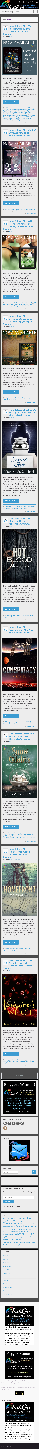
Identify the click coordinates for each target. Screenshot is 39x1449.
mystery (25, 398)
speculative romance (13, 118)
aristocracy (30, 108)
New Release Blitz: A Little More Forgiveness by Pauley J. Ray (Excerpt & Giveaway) (19, 225)
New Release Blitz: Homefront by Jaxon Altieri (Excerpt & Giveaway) (16, 853)
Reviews (5, 1291)
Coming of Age (9, 506)
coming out (8, 948)
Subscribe (8, 1201)
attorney (7, 303)
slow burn (28, 1242)
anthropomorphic (10, 209)
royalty (15, 1242)
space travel (11, 723)
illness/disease (7, 114)
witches (11, 1063)
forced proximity (27, 303)
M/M (18, 114)
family (4, 834)
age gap (18, 1218)
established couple (27, 833)
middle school (14, 837)
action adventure (16, 108)
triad (21, 306)
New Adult (24, 508)
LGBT (20, 1234)
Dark (7, 111)
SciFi (27, 117)
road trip (16, 117)
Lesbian (29, 836)
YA (26, 1245)
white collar (26, 306)
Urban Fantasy (11, 1245)
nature (9, 115)
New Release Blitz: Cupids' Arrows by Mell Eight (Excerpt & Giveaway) (22, 133)
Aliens (7, 722)
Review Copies (7, 1287)
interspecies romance (19, 722)
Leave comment (31, 123)
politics (5, 723)
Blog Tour (6, 1259)
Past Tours (6, 1284)
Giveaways (17, 859)
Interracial (22, 1232)
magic (10, 211)
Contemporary (19, 506)
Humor (30, 1229)
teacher (32, 837)
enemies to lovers (16, 303)
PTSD (10, 950)
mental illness (24, 114)
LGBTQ (14, 114)
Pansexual (22, 837)
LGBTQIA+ (29, 722)
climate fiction (23, 109)
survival (22, 118)
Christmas (8, 833)
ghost (28, 1060)
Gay (31, 834)
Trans (11, 839)
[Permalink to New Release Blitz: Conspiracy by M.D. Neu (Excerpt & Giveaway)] (19, 664)
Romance (22, 117)
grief (22, 111)
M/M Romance (8, 1237)
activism (24, 108)
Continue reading (10, 102)
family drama (28, 506)
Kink (23, 615)
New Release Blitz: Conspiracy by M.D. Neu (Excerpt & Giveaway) (21, 630)
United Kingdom (18, 120)
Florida (17, 398)
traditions (6, 839)
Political (14, 115)
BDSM (7, 615)
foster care (18, 834)
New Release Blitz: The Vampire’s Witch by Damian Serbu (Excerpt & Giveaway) (18, 964)
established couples (22, 209)
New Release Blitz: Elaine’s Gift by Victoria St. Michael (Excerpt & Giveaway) (22, 412)
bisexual (30, 1218)
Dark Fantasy (27, 1224)
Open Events (7, 1277)
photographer (29, 615)
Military (5, 950)
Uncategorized (7, 1294)
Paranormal (12, 1239)
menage (5, 304)
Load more (19, 1076)
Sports (33, 1242)
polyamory (26, 304)
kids (25, 836)
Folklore (18, 111)
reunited (31, 1061)
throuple (16, 306)
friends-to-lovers (10, 1229)
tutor (14, 399)
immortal (5, 1061)
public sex (12, 617)
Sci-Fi (19, 1242)
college (7, 1060)
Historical (25, 1229)
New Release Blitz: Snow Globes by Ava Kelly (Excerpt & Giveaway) (21, 736)
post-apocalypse (22, 115)
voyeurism (19, 617)
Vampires (6, 1063)
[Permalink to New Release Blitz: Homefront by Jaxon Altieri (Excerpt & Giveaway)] (19, 889)
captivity (5, 109)
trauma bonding (7, 120)
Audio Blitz (6, 1255)
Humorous (5, 1231)
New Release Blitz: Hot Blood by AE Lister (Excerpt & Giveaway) (20, 521)
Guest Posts (6, 1273)
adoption (8, 398)
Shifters (23, 1242)
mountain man (12, 304)
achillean (7, 108)
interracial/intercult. (17, 836)
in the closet (29, 1231)
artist (12, 398)
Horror (20, 112)
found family (26, 834)
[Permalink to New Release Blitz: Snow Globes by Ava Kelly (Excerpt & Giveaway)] (19, 771)
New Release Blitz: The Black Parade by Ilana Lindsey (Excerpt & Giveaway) (17, 30)
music (4, 115)
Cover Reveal (7, 1266)
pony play (6, 617)
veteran (14, 950)
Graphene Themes (14, 1446)
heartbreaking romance (10, 112)
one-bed (19, 304)
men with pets (24, 1061)
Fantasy (33, 1226)
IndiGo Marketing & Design (10, 12)
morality (31, 114)
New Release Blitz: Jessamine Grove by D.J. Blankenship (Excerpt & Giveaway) (18, 320)
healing (27, 111)
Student (9, 399)
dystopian (12, 111)
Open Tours (6, 1280)
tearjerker (29, 118)
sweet (28, 837)
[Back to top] (34, 1444)
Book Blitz (11, 36)
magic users (23, 1237)
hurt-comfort (26, 112)
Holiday (8, 836)
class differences (14, 109)
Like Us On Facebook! (10, 1179)
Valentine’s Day (17, 211)
